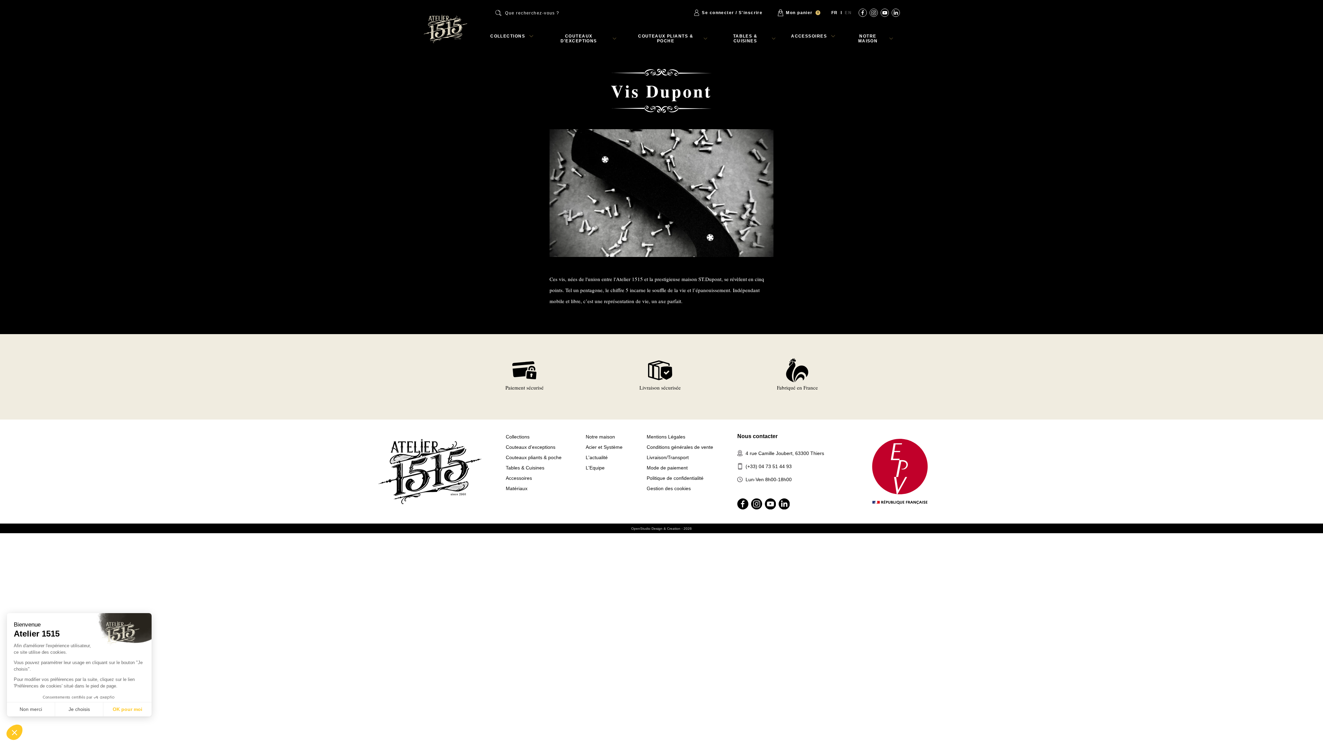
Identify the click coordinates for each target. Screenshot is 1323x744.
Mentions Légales (666, 437)
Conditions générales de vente (680, 447)
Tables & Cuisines (745, 38)
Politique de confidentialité (675, 478)
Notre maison (868, 38)
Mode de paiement (667, 468)
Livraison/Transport (668, 457)
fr (834, 13)
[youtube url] (885, 13)
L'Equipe (595, 468)
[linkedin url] (896, 13)
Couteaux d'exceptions (579, 38)
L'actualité (597, 457)
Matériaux (516, 488)
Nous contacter (757, 436)
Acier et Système (604, 447)
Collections (507, 36)
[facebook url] (863, 13)
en (848, 13)
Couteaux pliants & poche (665, 38)
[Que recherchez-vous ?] (547, 13)
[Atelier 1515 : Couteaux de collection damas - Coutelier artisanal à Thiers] (445, 29)
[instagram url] (874, 13)
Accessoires (809, 36)
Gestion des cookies (669, 488)
